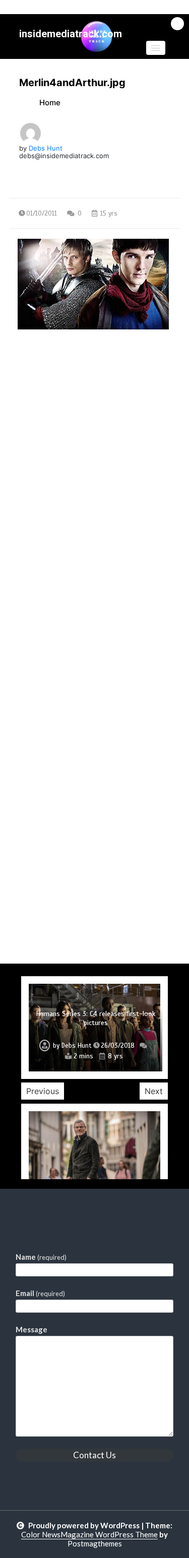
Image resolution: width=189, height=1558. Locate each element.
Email (40, 1293)
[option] (94, 1027)
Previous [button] (42, 1091)
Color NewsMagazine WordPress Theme (89, 1534)
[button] (155, 48)
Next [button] (154, 1091)
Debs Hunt (45, 148)
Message (31, 1329)
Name (41, 1256)
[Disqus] (95, 574)
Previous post (58, 417)
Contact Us (94, 1455)
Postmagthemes (95, 1543)
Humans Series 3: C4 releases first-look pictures (95, 1018)
